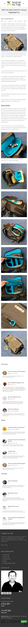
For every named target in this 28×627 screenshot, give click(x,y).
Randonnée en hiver (13, 493)
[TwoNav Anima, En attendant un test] (5, 453)
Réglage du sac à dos (13, 506)
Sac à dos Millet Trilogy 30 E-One (16, 382)
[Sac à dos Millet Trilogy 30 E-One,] (5, 384)
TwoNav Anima (11, 451)
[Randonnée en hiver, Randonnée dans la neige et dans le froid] (5, 494)
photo (22, 21)
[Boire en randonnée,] (5, 482)
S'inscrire (24, 621)
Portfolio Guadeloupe (13, 409)
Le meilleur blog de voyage (8, 563)
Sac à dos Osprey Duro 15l (14, 396)
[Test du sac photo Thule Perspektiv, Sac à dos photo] (5, 373)
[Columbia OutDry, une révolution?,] (5, 429)
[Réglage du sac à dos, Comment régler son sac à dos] (5, 508)
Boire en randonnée (13, 480)
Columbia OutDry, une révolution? (16, 427)
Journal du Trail (5, 556)
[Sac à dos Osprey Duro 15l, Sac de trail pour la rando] (5, 398)
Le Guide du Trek (6, 559)
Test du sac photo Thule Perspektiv (16, 371)
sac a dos (17, 21)
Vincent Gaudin (5, 554)
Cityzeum (4, 561)
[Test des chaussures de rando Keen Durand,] (5, 441)
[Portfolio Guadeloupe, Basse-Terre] (5, 410)
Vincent (11, 21)
